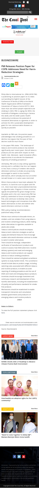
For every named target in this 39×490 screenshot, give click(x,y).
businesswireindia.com (11, 83)
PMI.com (14, 141)
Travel (19, 58)
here (3, 319)
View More (34, 342)
